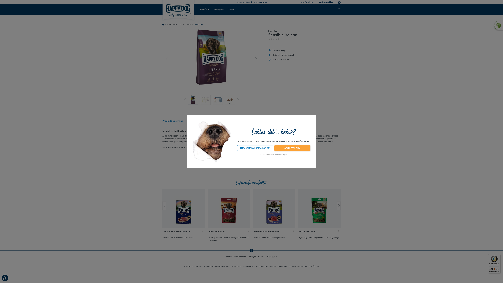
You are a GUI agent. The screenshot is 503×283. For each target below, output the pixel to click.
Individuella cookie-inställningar (273, 154)
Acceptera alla (292, 148)
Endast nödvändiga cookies (255, 148)
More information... (301, 141)
